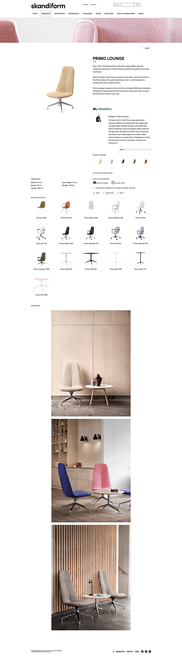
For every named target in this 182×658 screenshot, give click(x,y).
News (98, 14)
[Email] (149, 149)
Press (140, 14)
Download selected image (104, 173)
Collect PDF (119, 183)
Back (147, 48)
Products (46, 14)
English (93, 4)
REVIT (121, 193)
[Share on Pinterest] (146, 149)
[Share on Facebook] (126, 149)
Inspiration (59, 14)
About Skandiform (126, 14)
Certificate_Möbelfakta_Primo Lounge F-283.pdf (115, 188)
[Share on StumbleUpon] (133, 149)
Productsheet (102, 183)
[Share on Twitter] (129, 149)
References (73, 14)
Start (35, 14)
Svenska (85, 4)
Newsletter (120, 651)
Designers (87, 14)
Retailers (109, 14)
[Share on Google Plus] (139, 149)
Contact (130, 651)
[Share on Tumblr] (143, 149)
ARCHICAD (109, 193)
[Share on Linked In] (136, 149)
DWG (97, 193)
